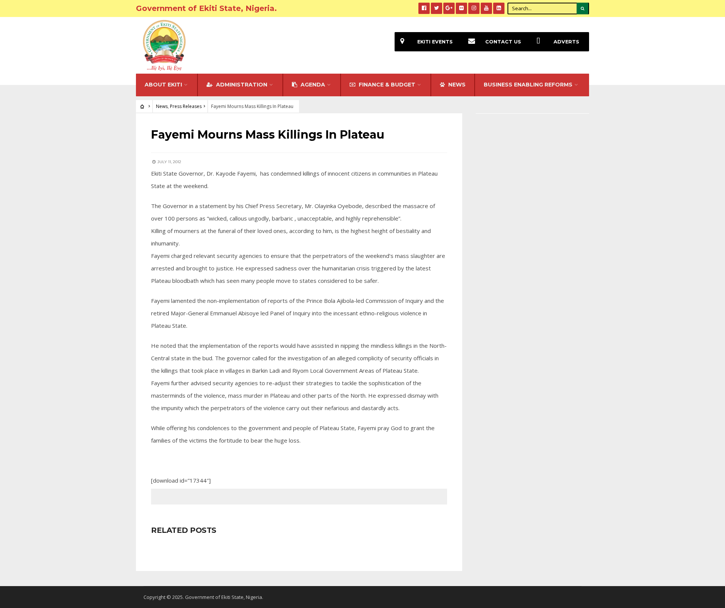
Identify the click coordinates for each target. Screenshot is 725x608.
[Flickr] (461, 8)
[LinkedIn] (498, 8)
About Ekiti (163, 84)
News (162, 106)
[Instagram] (474, 8)
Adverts (566, 42)
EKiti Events (435, 42)
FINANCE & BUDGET (386, 84)
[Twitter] (436, 8)
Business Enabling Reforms (528, 84)
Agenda (312, 84)
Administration (240, 84)
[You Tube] (486, 8)
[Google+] (449, 8)
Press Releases (186, 106)
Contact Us (503, 42)
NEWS (456, 84)
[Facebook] (424, 8)
